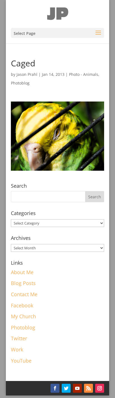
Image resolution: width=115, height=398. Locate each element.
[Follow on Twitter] (66, 388)
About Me (22, 272)
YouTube (21, 360)
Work (17, 349)
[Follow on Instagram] (99, 388)
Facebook (22, 305)
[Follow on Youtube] (77, 388)
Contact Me (24, 294)
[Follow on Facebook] (55, 388)
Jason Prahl (26, 74)
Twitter (19, 338)
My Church (23, 316)
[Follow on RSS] (88, 388)
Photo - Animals (83, 74)
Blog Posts (23, 283)
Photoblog (20, 83)
